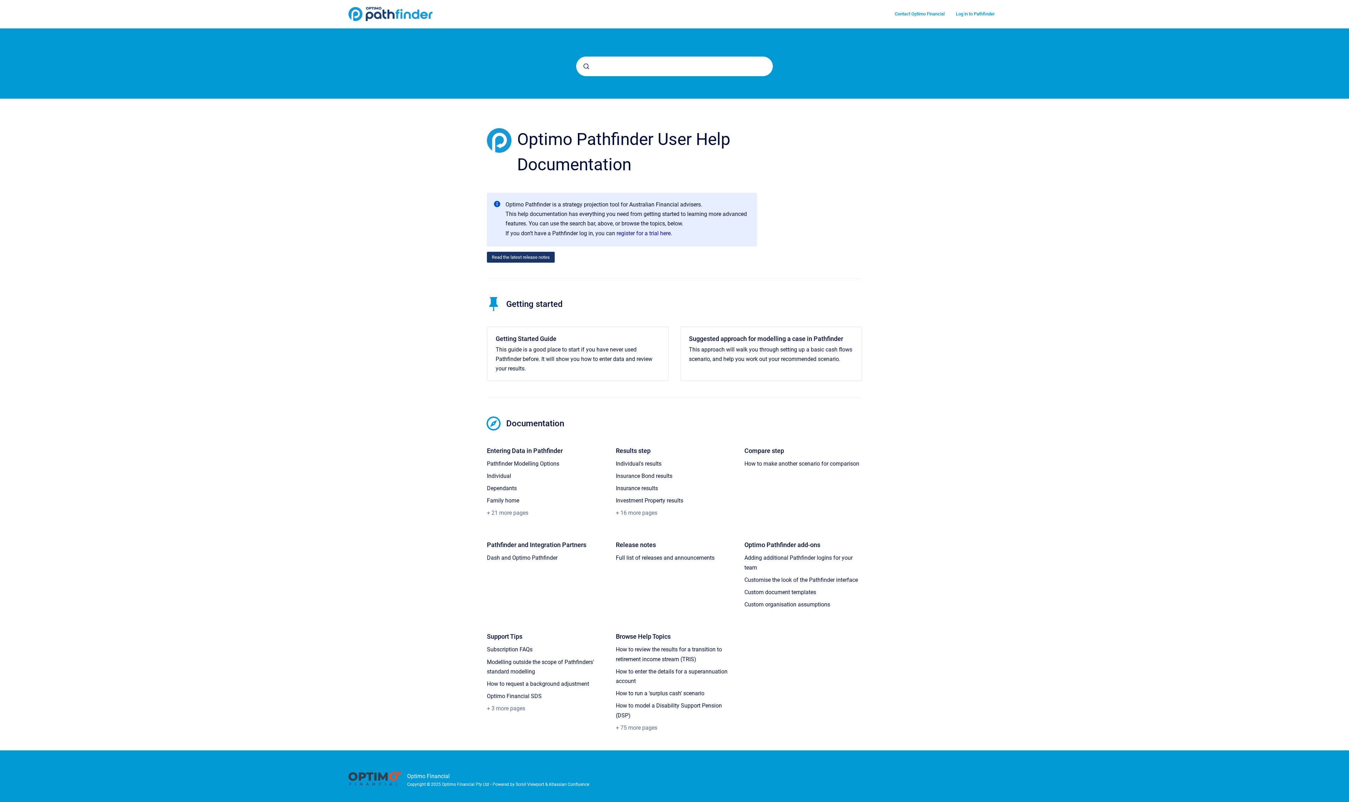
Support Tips (504, 636)
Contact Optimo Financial (920, 14)
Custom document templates (780, 592)
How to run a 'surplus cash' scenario (660, 693)
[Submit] (586, 66)
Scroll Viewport (530, 784)
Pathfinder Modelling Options (523, 463)
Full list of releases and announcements (665, 557)
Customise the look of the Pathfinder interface (801, 580)
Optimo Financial (428, 776)
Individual (499, 476)
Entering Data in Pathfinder (525, 450)
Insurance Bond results (644, 476)
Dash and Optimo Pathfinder (522, 557)
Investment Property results (649, 500)
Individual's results (639, 463)
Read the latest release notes (521, 257)
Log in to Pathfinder (975, 14)
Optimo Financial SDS (514, 696)
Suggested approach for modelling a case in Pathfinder (766, 338)
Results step (633, 450)
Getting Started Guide (526, 338)
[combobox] (674, 66)
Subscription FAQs (510, 649)
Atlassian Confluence (569, 784)
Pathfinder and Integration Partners (536, 544)
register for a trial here (644, 233)
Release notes (636, 544)
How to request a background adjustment (538, 684)
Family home (503, 500)
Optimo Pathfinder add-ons (782, 544)
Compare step (764, 450)
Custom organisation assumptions (787, 604)
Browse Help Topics (643, 636)
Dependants (502, 488)
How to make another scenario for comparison (801, 463)
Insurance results (637, 488)
